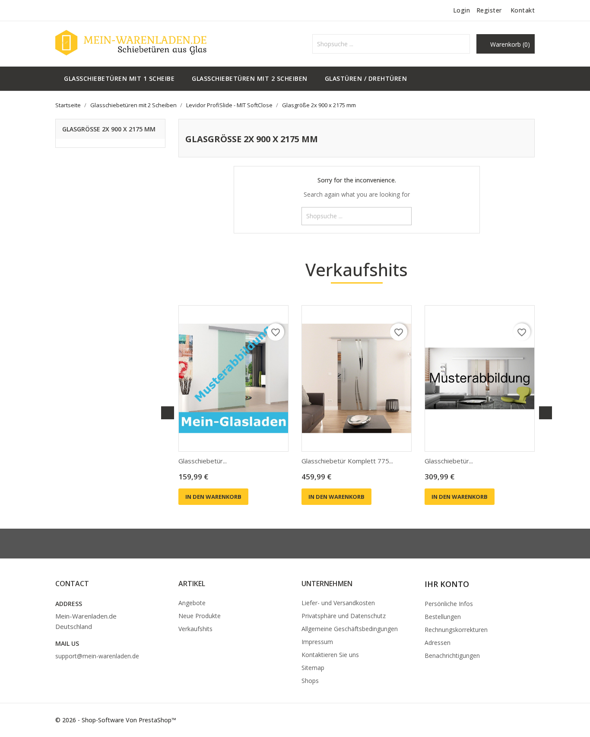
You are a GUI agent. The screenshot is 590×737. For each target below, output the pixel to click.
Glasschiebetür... (202, 460)
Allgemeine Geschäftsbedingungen (349, 629)
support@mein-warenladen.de (97, 656)
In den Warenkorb (213, 497)
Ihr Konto (447, 584)
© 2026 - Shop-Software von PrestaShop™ (115, 720)
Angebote (192, 603)
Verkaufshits (195, 629)
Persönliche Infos (449, 604)
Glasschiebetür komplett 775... (347, 460)
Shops (310, 680)
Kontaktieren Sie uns (330, 655)
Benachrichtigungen (452, 655)
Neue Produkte (199, 616)
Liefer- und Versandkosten (338, 603)
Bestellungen (443, 617)
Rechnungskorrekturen (456, 629)
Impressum (317, 642)
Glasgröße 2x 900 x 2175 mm (108, 129)
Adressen (437, 642)
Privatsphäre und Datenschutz (343, 616)
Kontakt (523, 10)
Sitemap (312, 668)
